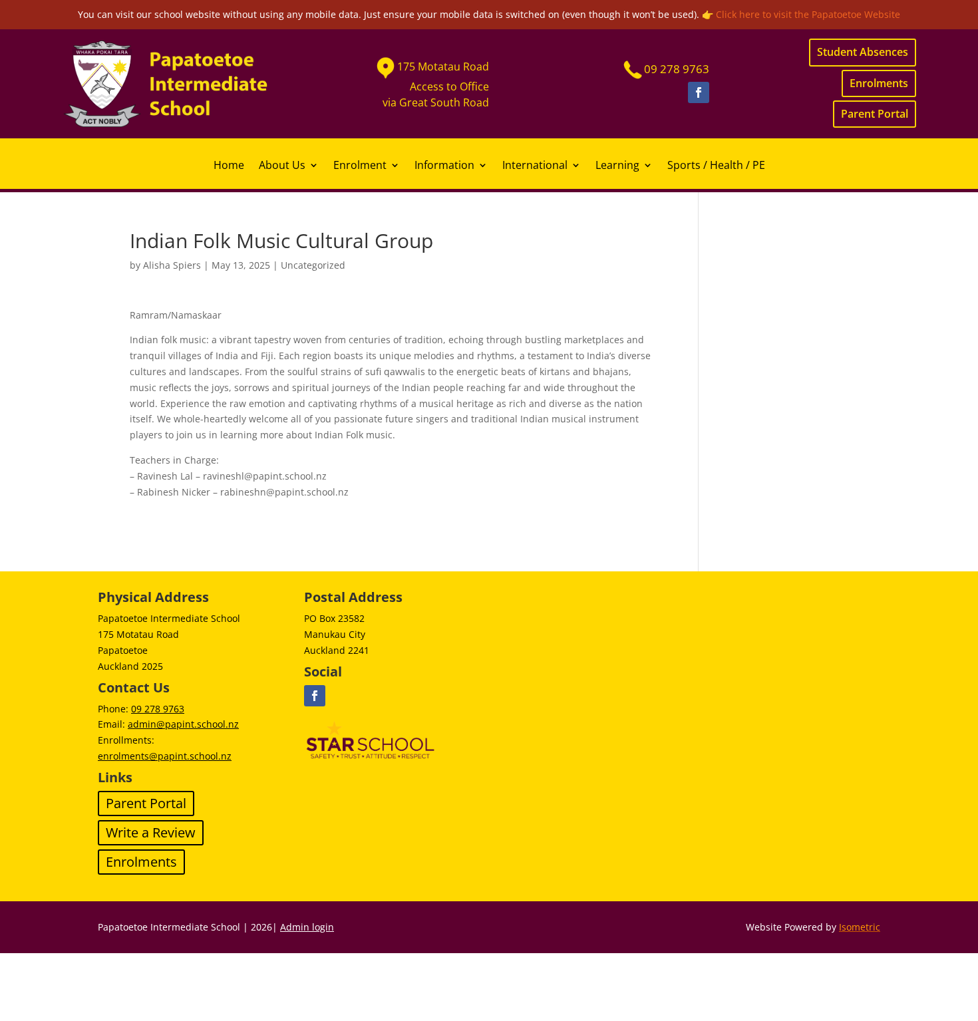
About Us (282, 166)
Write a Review (151, 832)
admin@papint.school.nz (183, 724)
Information (444, 166)
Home (229, 166)
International (535, 166)
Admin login (307, 927)
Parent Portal (874, 113)
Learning (617, 166)
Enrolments (879, 83)
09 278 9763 (157, 708)
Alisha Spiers (172, 265)
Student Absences (862, 52)
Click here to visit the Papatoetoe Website (808, 14)
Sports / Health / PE (716, 166)
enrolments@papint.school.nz (165, 756)
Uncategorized (313, 265)
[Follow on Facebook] (698, 92)
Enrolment (360, 166)
